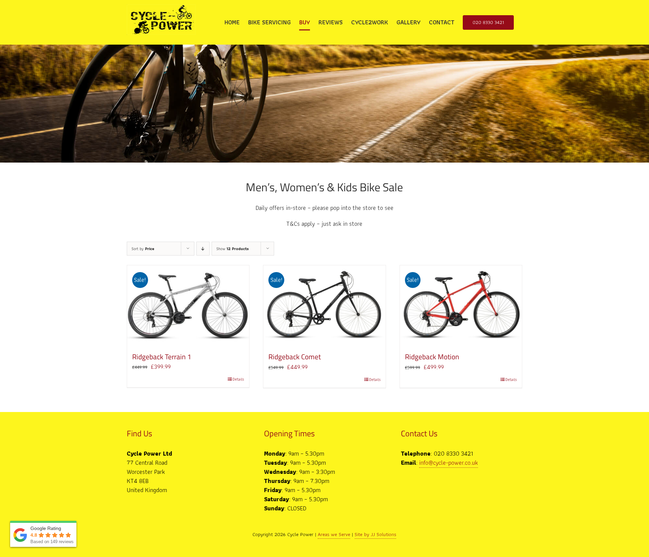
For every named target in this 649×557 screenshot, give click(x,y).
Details (238, 379)
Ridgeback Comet (294, 356)
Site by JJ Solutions (375, 534)
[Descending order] (203, 249)
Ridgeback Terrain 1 (161, 356)
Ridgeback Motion (432, 356)
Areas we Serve (334, 534)
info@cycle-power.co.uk (448, 462)
